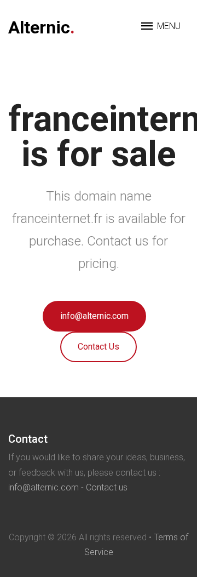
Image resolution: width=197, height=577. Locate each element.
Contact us (107, 487)
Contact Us (98, 346)
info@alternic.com (94, 316)
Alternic (41, 27)
